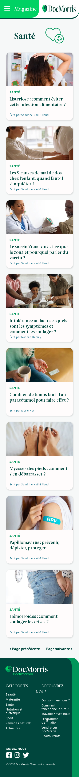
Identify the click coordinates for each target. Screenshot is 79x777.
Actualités (13, 728)
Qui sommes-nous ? (56, 700)
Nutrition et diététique (14, 711)
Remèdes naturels (19, 723)
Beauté (11, 694)
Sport (9, 718)
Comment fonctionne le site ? (55, 707)
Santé (10, 704)
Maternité (13, 699)
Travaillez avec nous (56, 714)
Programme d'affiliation (50, 720)
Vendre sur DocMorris (49, 729)
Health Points (51, 736)
